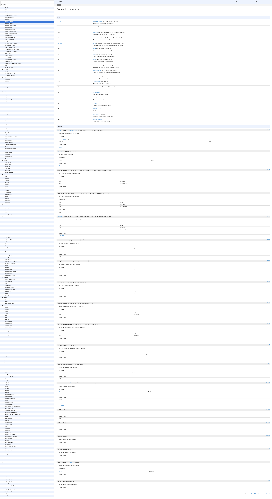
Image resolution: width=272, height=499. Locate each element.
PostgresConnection (9, 55)
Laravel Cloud (132, 497)
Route (6, 426)
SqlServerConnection (9, 67)
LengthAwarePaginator (9, 287)
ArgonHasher (7, 166)
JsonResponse (8, 192)
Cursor (6, 283)
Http (6, 120)
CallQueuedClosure (8, 323)
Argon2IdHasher (8, 164)
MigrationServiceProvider (10, 47)
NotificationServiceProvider (10, 271)
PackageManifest (8, 152)
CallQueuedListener (9, 79)
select (94, 37)
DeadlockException (8, 35)
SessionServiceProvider (9, 485)
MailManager (7, 226)
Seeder (6, 65)
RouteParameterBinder (9, 442)
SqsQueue (7, 357)
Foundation (6, 105)
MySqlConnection (8, 53)
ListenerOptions (8, 335)
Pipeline (5, 297)
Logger (6, 212)
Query (6, 11)
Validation (7, 130)
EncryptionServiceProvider (10, 73)
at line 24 (268, 150)
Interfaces (252, 2)
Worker (6, 360)
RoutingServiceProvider (9, 454)
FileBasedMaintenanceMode (10, 144)
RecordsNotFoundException (10, 59)
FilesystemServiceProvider (10, 101)
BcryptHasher (7, 168)
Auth (6, 107)
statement (95, 65)
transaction (95, 87)
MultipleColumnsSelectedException (12, 49)
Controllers (7, 384)
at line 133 (268, 409)
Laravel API (59, 2)
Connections (7, 366)
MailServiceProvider (9, 228)
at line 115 (268, 363)
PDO (6, 9)
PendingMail (7, 237)
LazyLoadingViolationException (11, 43)
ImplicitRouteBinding (9, 408)
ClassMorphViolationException (11, 15)
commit (94, 97)
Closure (97, 21)
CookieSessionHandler (9, 472)
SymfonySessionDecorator (10, 489)
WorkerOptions (8, 362)
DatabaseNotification (9, 259)
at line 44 (268, 192)
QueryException (8, 57)
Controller (6, 400)
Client (6, 176)
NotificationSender (8, 269)
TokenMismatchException (10, 491)
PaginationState (8, 291)
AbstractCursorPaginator (10, 279)
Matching (7, 390)
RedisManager (7, 374)
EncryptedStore (8, 476)
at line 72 (268, 260)
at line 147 (268, 435)
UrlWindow (7, 295)
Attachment (7, 224)
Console (6, 114)
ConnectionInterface (9, 21)
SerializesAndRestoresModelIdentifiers (12, 353)
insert (94, 48)
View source (74, 14)
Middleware (7, 182)
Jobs (6, 317)
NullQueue (7, 343)
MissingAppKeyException (10, 75)
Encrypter (6, 71)
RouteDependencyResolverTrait (11, 436)
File (5, 188)
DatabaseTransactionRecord (10, 31)
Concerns (7, 113)
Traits (257, 2)
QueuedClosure (8, 89)
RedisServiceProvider (9, 376)
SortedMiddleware (8, 456)
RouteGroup (7, 440)
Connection (7, 19)
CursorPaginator (8, 285)
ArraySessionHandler (9, 468)
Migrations (7, 7)
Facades (6, 497)
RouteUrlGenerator (8, 450)
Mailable (6, 230)
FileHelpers (7, 190)
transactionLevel (97, 108)
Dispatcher (7, 81)
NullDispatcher (7, 87)
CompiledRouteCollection (10, 398)
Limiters (6, 372)
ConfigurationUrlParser (9, 17)
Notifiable (6, 265)
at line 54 (268, 216)
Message (6, 235)
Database (70, 5)
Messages (7, 251)
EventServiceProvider (9, 83)
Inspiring (6, 146)
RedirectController (8, 418)
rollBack (95, 103)
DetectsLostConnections (10, 39)
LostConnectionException (10, 45)
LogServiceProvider (9, 210)
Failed (6, 315)
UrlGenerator (7, 458)
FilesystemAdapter (8, 97)
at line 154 (268, 448)
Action (6, 253)
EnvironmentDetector (9, 142)
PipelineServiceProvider (9, 303)
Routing (6, 124)
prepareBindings (97, 81)
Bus (5, 111)
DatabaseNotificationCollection (11, 261)
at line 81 (268, 281)
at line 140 (268, 422)
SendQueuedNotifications (10, 275)
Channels (7, 245)
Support (6, 126)
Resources (7, 184)
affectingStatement (97, 70)
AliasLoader (7, 132)
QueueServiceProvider (9, 349)
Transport (7, 222)
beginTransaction (97, 92)
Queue (5, 305)
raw (94, 26)
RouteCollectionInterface (10, 434)
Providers (7, 122)
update (94, 54)
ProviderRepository (8, 156)
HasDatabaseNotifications (10, 263)
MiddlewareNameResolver (10, 410)
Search (267, 2)
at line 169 (268, 480)
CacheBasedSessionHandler (10, 470)
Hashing (5, 160)
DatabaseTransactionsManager (11, 33)
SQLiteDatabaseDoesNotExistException (13, 63)
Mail (4, 216)
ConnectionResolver (9, 23)
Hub (5, 299)
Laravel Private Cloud (192, 497)
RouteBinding (7, 430)
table (94, 21)
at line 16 (268, 129)
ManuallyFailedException (10, 339)
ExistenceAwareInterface (10, 478)
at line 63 (268, 239)
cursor (94, 43)
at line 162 (268, 461)
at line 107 (268, 344)
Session (5, 462)
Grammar (6, 41)
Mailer (6, 232)
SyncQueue (7, 358)
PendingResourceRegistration (11, 412)
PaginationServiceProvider (10, 289)
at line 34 (268, 169)
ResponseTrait (7, 200)
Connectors (7, 309)
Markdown (7, 234)
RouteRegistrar (8, 444)
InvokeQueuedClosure (9, 85)
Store (6, 487)
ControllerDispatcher (9, 402)
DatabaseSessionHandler (10, 474)
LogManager (7, 208)
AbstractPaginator (8, 281)
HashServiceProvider (9, 172)
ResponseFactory (8, 424)
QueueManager (8, 347)
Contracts (7, 382)
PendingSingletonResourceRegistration (12, 414)
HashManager (7, 170)
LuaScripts (7, 337)
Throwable (61, 405)
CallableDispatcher (8, 396)
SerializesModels (8, 355)
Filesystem (6, 91)
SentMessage (7, 241)
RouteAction (7, 428)
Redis (5, 364)
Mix (5, 150)
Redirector (7, 420)
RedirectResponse (8, 194)
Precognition (7, 154)
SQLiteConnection (8, 61)
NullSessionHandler (9, 481)
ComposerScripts (8, 140)
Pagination (6, 277)
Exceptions (7, 118)
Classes (238, 2)
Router (6, 452)
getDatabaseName (97, 119)
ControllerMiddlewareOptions (10, 404)
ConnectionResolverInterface (10, 25)
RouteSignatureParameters (10, 446)
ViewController (7, 460)
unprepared (95, 76)
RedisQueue (7, 351)
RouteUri (6, 448)
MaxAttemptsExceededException (11, 341)
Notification (7, 267)
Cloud (6, 138)
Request (6, 196)
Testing (6, 128)
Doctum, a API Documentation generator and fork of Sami (260, 493)
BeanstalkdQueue (8, 321)
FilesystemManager (9, 99)
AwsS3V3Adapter (8, 93)
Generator (60, 43)
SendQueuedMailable (9, 239)
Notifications (6, 243)
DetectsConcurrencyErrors (10, 37)
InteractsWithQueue (9, 329)
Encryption (6, 69)
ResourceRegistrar (8, 422)
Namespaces (245, 2)
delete (94, 59)
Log (4, 204)
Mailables (7, 220)
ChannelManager (8, 257)
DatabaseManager (8, 27)
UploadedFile (7, 202)
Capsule (6, 307)
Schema (6, 13)
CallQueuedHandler (8, 325)
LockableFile (7, 103)
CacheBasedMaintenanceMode (11, 136)
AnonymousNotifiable (9, 255)
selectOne (95, 32)
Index (262, 2)
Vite (5, 158)
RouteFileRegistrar (8, 438)
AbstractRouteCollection (9, 394)
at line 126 (268, 382)
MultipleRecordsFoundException (11, 51)
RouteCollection (8, 432)
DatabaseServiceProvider (10, 29)
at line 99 (268, 323)
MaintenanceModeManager (10, 148)
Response (7, 198)
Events (5, 77)
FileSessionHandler (8, 480)
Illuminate (64, 5)
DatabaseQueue (8, 327)
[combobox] (27, 4)
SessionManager (8, 483)
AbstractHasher (8, 162)
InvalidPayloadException (10, 331)
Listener (6, 333)
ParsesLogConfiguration (9, 214)
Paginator (6, 293)
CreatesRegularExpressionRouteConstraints (14, 406)
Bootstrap (7, 109)
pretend (95, 114)
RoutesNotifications (9, 273)
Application (7, 134)
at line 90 (268, 302)
